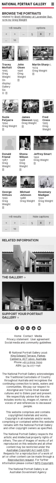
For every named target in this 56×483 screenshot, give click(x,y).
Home (17, 336)
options (40, 28)
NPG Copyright (44, 463)
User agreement (39, 339)
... (24, 34)
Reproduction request (21, 459)
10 (14, 40)
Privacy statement (18, 339)
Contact (28, 336)
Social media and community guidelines (28, 342)
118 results (15, 28)
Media (38, 336)
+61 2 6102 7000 (32, 362)
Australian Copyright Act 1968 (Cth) (28, 450)
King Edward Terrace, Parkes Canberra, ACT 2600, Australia (28, 357)
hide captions (41, 216)
